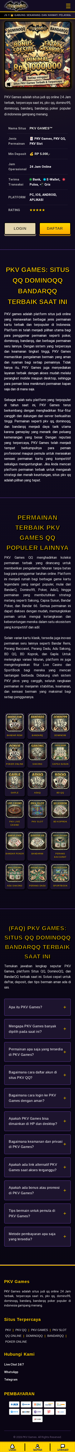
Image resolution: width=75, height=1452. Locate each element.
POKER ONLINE (16, 1341)
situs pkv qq (61, 475)
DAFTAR (55, 228)
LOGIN (20, 228)
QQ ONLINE (13, 1335)
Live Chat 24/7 (14, 1364)
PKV (8, 1330)
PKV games (13, 314)
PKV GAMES (39, 1330)
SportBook (12, 670)
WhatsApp (11, 1372)
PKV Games (40, 128)
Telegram (11, 1379)
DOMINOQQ (34, 1335)
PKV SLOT (59, 1330)
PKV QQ (20, 1330)
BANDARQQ (55, 1335)
